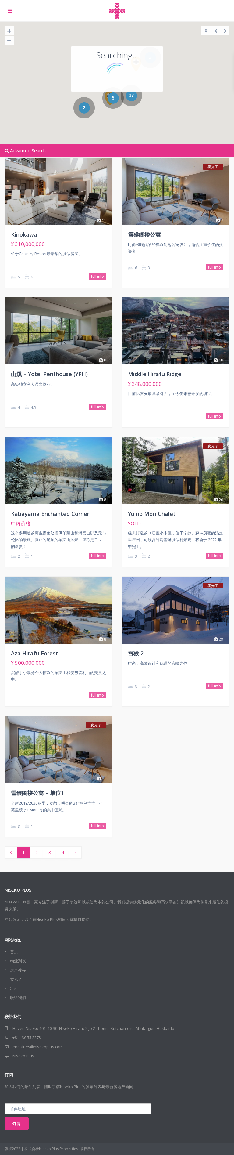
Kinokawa (24, 234)
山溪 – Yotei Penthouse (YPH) (49, 374)
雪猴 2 (136, 653)
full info (97, 276)
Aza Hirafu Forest (34, 653)
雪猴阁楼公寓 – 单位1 (37, 792)
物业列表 (18, 961)
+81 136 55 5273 (26, 1037)
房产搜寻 (18, 970)
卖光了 (16, 979)
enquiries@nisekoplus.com (37, 1046)
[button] (110, 98)
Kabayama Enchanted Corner (50, 513)
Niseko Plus (23, 1056)
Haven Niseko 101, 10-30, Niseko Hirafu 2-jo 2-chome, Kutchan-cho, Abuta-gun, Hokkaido (93, 1028)
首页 (14, 951)
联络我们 (18, 997)
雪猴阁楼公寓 (144, 234)
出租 (14, 988)
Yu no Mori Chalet (152, 513)
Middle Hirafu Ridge (154, 374)
